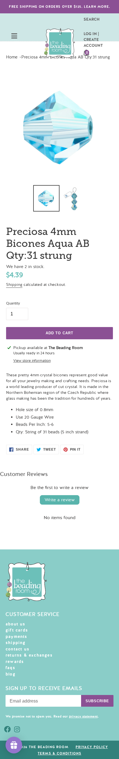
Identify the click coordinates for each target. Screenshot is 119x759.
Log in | (91, 33)
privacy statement (83, 716)
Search (92, 19)
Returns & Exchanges (29, 655)
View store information (32, 360)
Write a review (60, 500)
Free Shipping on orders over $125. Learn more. (59, 6)
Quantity (13, 303)
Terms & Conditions (59, 753)
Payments (16, 636)
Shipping (14, 284)
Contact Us (17, 649)
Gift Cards (17, 630)
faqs (10, 667)
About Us (15, 624)
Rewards (15, 661)
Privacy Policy (92, 747)
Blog (10, 674)
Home (11, 57)
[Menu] (14, 36)
